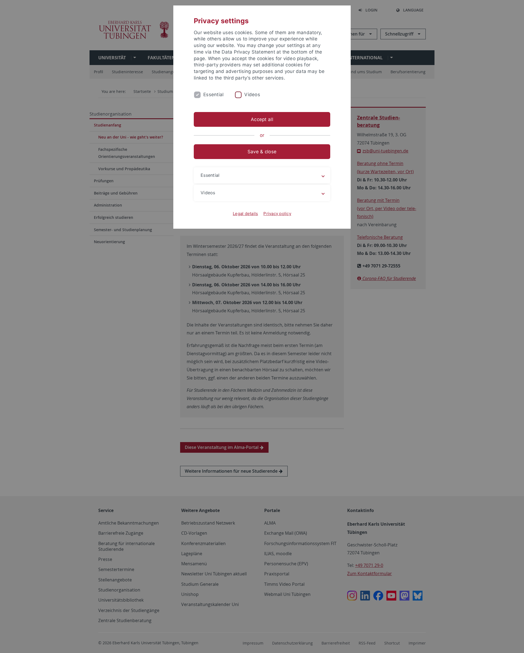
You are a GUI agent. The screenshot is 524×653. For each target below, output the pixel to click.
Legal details (245, 213)
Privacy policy (277, 213)
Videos (252, 94)
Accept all (262, 119)
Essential (213, 94)
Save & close (262, 151)
